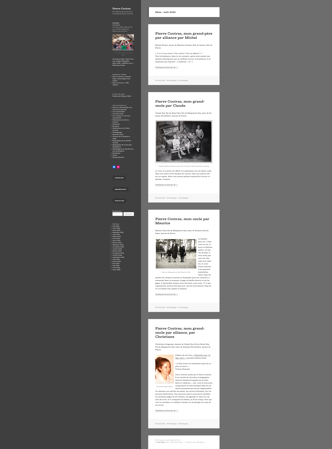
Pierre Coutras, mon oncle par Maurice (182, 221)
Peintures (116, 124)
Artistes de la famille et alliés (121, 137)
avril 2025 (116, 228)
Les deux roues (118, 114)
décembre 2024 (118, 232)
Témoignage (184, 80)
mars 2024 (116, 241)
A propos (115, 23)
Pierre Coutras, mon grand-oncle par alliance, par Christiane (179, 332)
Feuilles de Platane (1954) (121, 96)
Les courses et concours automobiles (121, 117)
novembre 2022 (118, 253)
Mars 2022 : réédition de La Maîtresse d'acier (122, 64)
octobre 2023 (117, 249)
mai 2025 (115, 226)
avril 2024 (116, 238)
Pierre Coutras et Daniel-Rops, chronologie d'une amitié (121, 78)
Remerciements (118, 157)
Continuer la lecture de (166, 67)
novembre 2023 (118, 247)
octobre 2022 (117, 255)
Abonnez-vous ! (121, 189)
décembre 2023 (117, 245)
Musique (115, 126)
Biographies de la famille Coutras (121, 142)
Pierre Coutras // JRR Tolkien (120, 84)
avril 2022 (116, 267)
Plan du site (119, 201)
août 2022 (116, 259)
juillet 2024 (116, 236)
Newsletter (116, 153)
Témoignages (117, 132)
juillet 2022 (116, 261)
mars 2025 (116, 230)
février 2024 (117, 243)
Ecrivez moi (119, 178)
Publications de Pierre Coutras (120, 121)
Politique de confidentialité (167, 440)
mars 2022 (116, 270)
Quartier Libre (117, 134)
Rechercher (116, 211)
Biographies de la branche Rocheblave (122, 146)
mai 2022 (115, 265)
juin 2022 (115, 263)
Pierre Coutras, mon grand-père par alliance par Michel (183, 35)
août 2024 (116, 234)
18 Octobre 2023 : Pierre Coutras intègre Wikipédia (123, 60)
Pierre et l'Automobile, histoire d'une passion (122, 108)
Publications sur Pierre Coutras (121, 129)
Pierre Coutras (121, 8)
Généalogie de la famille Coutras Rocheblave (123, 150)
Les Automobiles (118, 111)
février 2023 (116, 251)
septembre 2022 (118, 257)
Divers (114, 155)
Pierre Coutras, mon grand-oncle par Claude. (179, 103)
